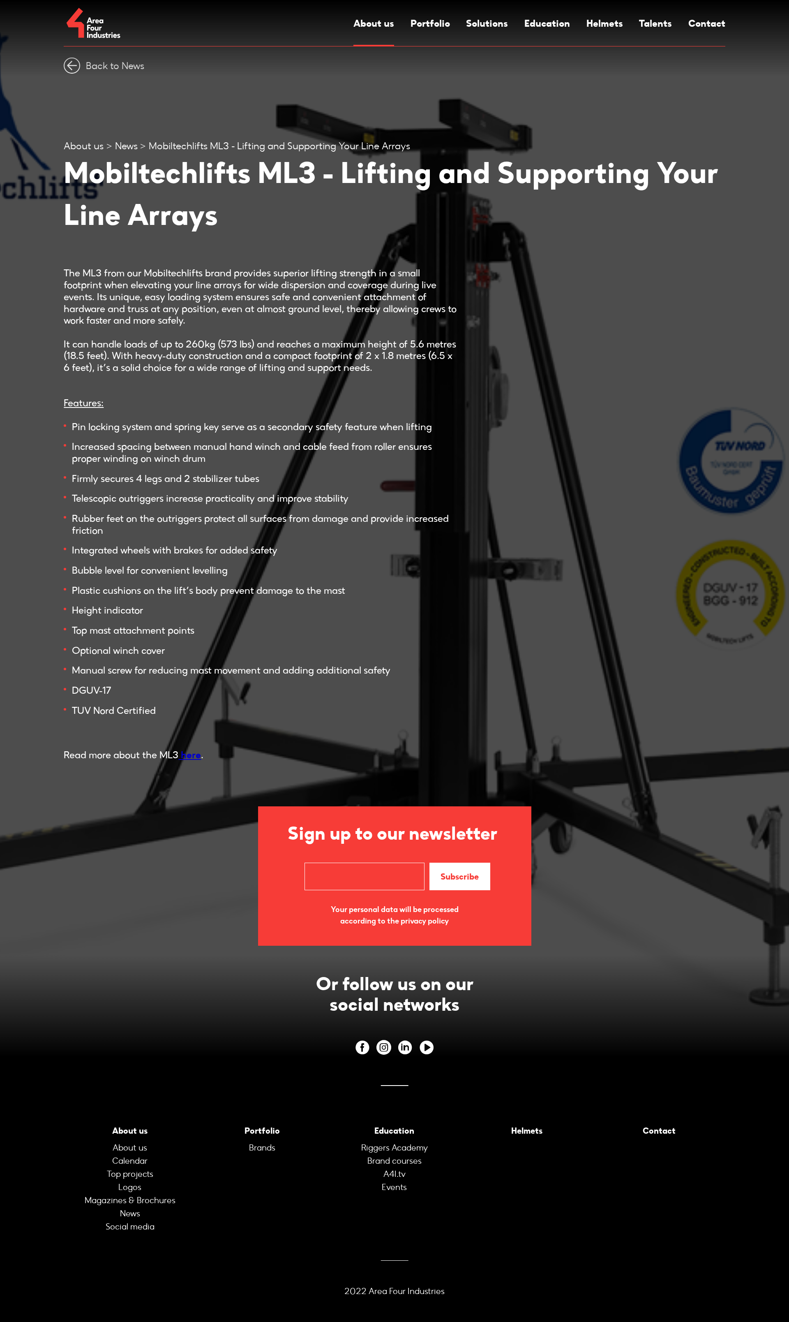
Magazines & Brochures (130, 1200)
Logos (129, 1187)
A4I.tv (394, 1174)
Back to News (115, 66)
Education (547, 23)
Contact (706, 23)
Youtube (426, 1047)
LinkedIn (405, 1047)
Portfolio (430, 23)
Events (394, 1187)
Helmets (604, 23)
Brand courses (394, 1160)
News (126, 146)
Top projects (130, 1174)
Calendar (130, 1160)
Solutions (487, 23)
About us (373, 23)
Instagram (383, 1047)
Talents (655, 23)
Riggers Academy (394, 1147)
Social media (130, 1226)
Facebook (362, 1047)
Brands (262, 1147)
